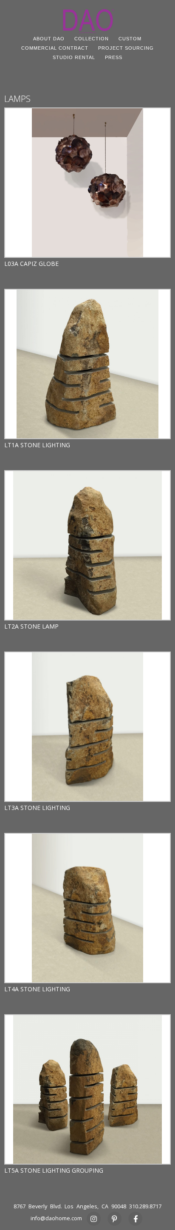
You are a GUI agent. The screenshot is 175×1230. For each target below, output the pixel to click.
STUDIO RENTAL (74, 57)
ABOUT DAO (49, 38)
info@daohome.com (56, 1218)
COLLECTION (91, 38)
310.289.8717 (145, 1206)
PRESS (113, 57)
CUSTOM (130, 38)
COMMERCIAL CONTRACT (54, 48)
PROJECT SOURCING (126, 48)
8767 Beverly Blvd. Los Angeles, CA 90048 (70, 1206)
